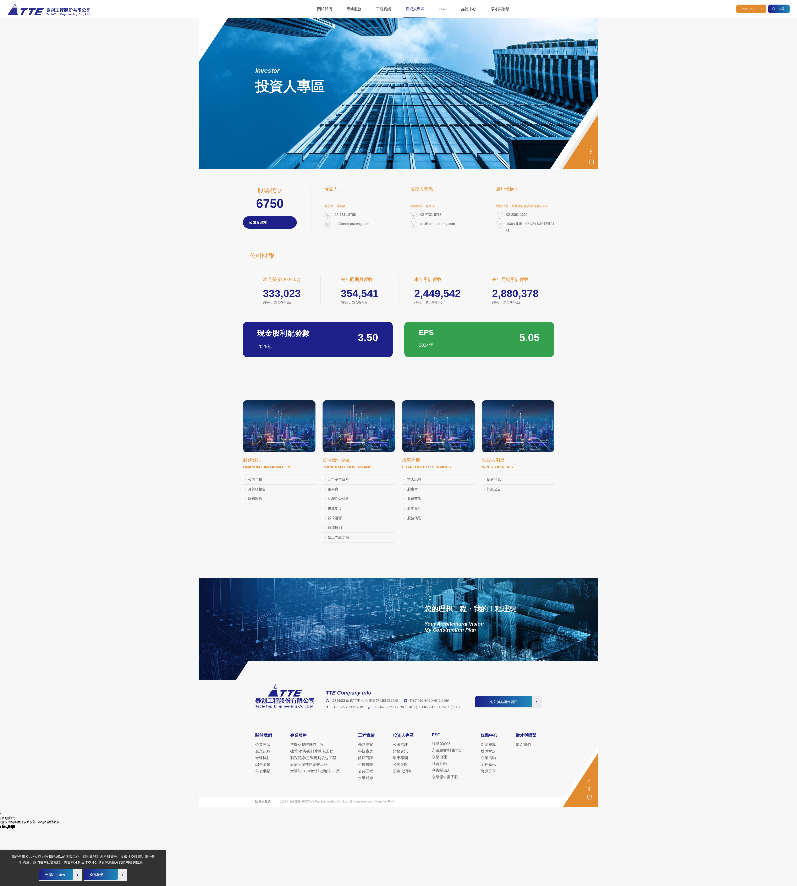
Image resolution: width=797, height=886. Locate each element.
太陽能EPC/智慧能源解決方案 (315, 771)
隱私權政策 (263, 801)
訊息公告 (494, 489)
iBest (390, 801)
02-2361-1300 (516, 215)
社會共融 (439, 764)
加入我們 (523, 744)
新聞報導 (488, 744)
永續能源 (365, 778)
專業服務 (354, 9)
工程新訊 (488, 764)
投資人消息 (402, 771)
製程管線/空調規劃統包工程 (313, 758)
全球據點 (262, 758)
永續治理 (439, 757)
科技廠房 (365, 751)
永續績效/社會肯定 (447, 750)
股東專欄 (400, 758)
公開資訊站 (259, 222)
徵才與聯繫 (500, 9)
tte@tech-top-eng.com (352, 224)
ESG (443, 9)
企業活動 (488, 758)
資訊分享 (488, 771)
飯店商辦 (365, 758)
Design (378, 801)
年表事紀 (262, 771)
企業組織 (262, 751)
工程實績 (383, 9)
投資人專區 (415, 9)
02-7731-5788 (345, 215)
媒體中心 (468, 9)
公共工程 (365, 771)
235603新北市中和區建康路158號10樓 (365, 700)
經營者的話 (441, 744)
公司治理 (400, 744)
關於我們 (324, 9)
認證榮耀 (262, 764)
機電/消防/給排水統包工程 (311, 751)
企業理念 (262, 744)
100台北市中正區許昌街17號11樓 (530, 227)
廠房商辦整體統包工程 (309, 764)
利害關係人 (441, 770)
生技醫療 (365, 764)
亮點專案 (365, 744)
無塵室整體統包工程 (307, 744)
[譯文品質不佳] (10, 827)
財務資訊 (400, 751)
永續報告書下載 (445, 777)
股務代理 (414, 518)
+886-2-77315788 (347, 707)
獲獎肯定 (488, 751)
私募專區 (400, 764)
